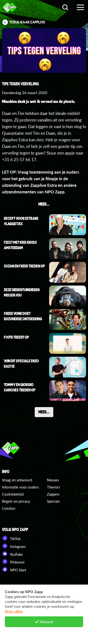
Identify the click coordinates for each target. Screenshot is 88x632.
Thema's (53, 487)
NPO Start (17, 570)
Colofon (8, 508)
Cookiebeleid (12, 494)
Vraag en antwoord (17, 480)
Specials (53, 501)
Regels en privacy (16, 501)
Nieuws (53, 480)
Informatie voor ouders (20, 487)
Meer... (44, 411)
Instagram (17, 546)
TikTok (15, 538)
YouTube (16, 554)
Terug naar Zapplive (27, 22)
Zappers (53, 494)
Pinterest (16, 562)
